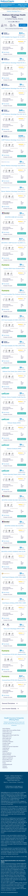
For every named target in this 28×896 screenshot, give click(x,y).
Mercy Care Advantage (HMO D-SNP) (14, 629)
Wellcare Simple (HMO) (14, 423)
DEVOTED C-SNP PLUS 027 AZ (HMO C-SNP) (14, 243)
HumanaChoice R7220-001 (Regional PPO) (14, 654)
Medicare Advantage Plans (16, 775)
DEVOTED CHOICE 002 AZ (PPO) (14, 526)
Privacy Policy (20, 782)
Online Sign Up (21, 53)
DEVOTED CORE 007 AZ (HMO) (14, 217)
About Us (6, 782)
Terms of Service (12, 782)
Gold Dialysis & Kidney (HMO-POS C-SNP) (14, 603)
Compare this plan (7, 54)
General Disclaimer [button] (9, 703)
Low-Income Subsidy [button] (9, 709)
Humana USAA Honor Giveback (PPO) (14, 268)
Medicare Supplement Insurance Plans (13, 778)
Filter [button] (23, 25)
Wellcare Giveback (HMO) (14, 448)
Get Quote (7, 775)
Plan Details (6, 52)
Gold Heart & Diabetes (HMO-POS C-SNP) (14, 577)
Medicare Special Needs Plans (13, 780)
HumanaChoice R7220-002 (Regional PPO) (14, 680)
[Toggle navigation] (25, 2)
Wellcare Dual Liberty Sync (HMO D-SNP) (14, 371)
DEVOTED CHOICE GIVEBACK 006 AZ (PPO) (14, 551)
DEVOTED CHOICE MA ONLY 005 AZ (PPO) (14, 500)
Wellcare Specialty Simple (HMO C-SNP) (14, 474)
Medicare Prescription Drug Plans (13, 777)
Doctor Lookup (5, 25)
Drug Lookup (14, 25)
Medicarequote (7, 1)
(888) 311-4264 (22, 5)
